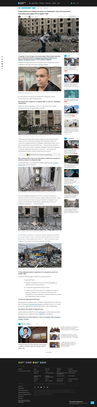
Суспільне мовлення (23, 390)
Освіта (46, 371)
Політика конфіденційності (24, 394)
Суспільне (49, 393)
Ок (92, 402)
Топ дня (70, 380)
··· (67, 3)
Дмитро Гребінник (34, 16)
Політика (36, 379)
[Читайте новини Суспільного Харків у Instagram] (38, 387)
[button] (2, 57)
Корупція (47, 369)
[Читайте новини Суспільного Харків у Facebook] (35, 387)
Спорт (58, 3)
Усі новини (41, 3)
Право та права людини (37, 376)
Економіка (36, 371)
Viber (52, 317)
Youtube (26, 319)
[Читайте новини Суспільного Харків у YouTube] (41, 387)
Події (35, 369)
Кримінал (59, 369)
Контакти (20, 386)
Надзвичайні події (72, 371)
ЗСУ (28, 108)
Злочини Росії (60, 379)
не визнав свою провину (35, 304)
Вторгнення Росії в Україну (24, 371)
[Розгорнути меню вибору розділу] (29, 3)
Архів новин (21, 388)
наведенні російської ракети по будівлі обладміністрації (37, 58)
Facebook (47, 317)
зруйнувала (42, 312)
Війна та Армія (48, 380)
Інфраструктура (72, 372)
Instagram (57, 317)
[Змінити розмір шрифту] (78, 16)
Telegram (20, 319)
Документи (21, 396)
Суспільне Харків (43, 64)
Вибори (58, 371)
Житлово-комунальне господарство (62, 373)
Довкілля (36, 372)
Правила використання (23, 392)
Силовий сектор (61, 375)
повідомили (42, 314)
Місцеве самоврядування (49, 376)
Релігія (46, 379)
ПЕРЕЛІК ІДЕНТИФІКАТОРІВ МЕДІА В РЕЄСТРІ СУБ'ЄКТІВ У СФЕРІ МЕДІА (24, 401)
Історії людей (71, 375)
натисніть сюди (49, 394)
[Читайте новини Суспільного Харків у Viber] (44, 387)
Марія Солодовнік (24, 16)
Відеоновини (60, 380)
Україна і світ (48, 3)
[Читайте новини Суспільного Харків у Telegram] (47, 387)
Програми (20, 398)
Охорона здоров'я (49, 372)
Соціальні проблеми (73, 379)
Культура (54, 3)
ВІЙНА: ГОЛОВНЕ (35, 3)
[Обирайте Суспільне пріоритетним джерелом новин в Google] (2, 69)
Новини (20, 369)
